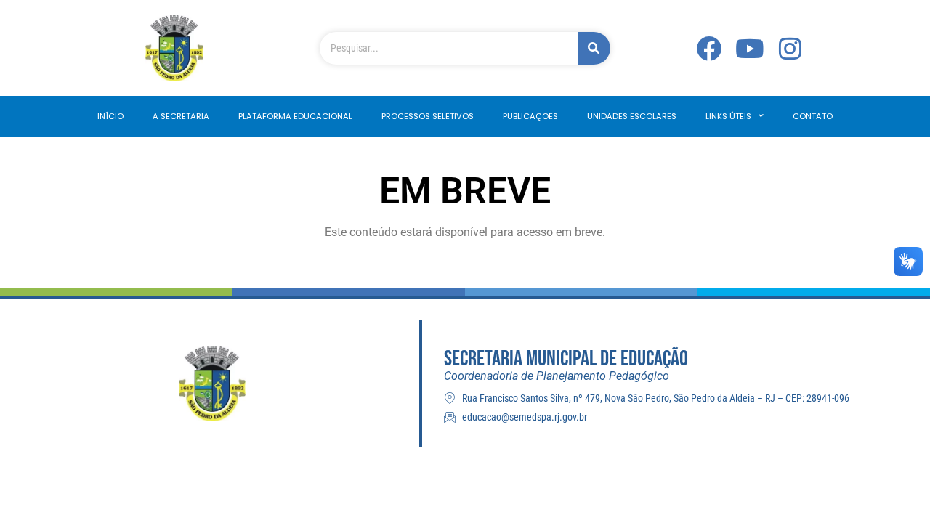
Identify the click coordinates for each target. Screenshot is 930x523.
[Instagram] (790, 48)
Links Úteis (728, 116)
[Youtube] (749, 48)
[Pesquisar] (594, 48)
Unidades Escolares (631, 116)
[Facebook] (709, 48)
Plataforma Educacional (295, 116)
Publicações (530, 116)
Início (110, 116)
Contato (813, 116)
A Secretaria (181, 116)
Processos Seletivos (427, 116)
